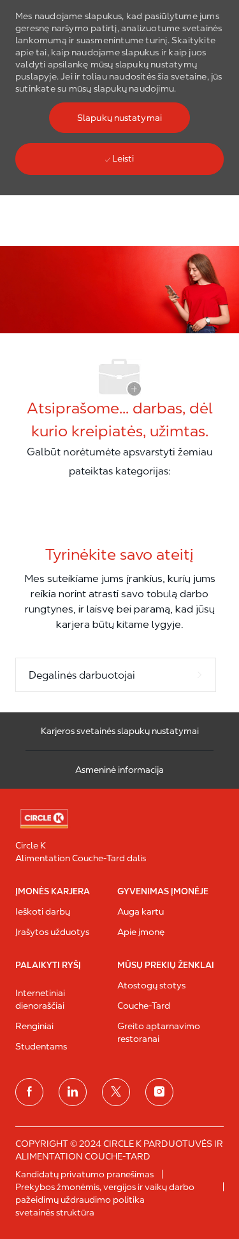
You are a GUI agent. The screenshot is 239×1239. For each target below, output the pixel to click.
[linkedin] (73, 1092)
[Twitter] (116, 1092)
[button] (119, 117)
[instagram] (159, 1092)
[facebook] (29, 1092)
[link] (119, 819)
